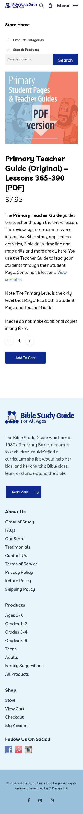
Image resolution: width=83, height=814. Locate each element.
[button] (67, 5)
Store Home (17, 24)
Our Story (14, 538)
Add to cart (25, 357)
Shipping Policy (20, 589)
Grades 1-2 (16, 623)
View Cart (14, 708)
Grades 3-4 (16, 632)
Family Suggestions (24, 665)
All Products (17, 674)
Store (10, 700)
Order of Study (19, 522)
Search (65, 60)
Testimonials (17, 547)
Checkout (14, 717)
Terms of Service (21, 564)
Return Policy (18, 580)
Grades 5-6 (16, 640)
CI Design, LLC (58, 788)
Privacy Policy (19, 572)
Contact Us (16, 555)
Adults (11, 657)
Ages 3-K (14, 615)
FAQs (10, 530)
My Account (17, 725)
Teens (11, 649)
